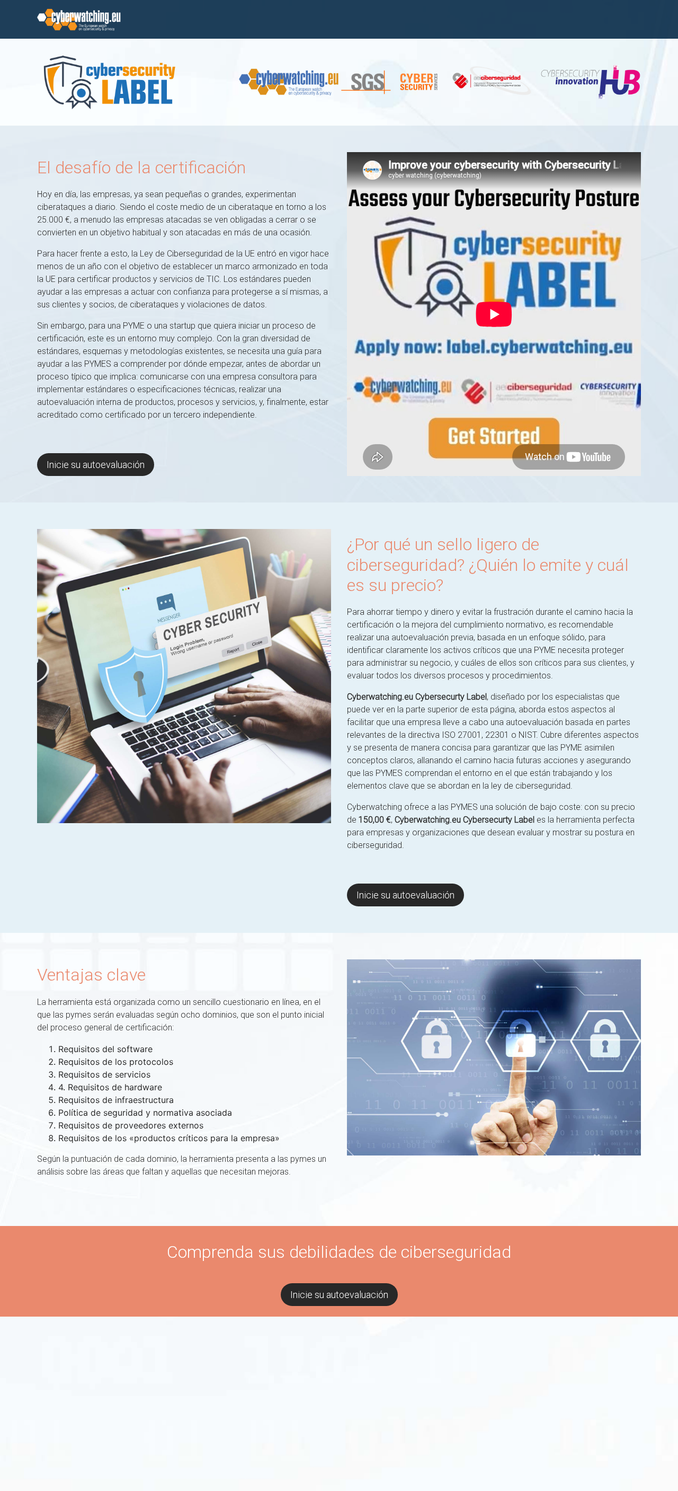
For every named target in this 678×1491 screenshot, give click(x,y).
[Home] (79, 19)
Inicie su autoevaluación (96, 464)
